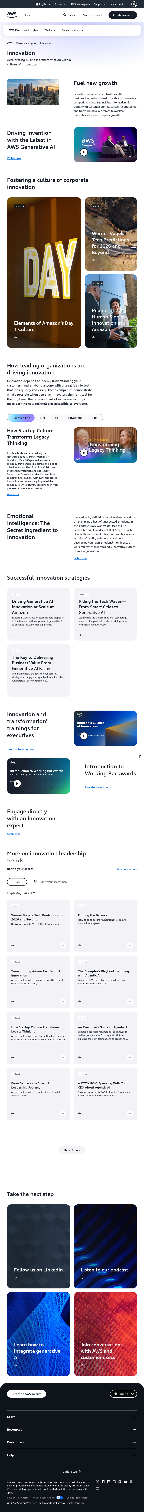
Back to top (70, 1471)
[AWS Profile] (134, 4)
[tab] (21, 418)
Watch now (14, 158)
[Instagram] (114, 1482)
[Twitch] (120, 1482)
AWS (9, 43)
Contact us (13, 833)
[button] (123, 15)
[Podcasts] (131, 1482)
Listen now (80, 558)
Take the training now (20, 749)
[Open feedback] (140, 756)
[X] (97, 1482)
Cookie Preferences (77, 1497)
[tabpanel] (72, 462)
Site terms (24, 1497)
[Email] (97, 1489)
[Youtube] (125, 1482)
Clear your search (126, 869)
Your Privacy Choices (44, 1497)
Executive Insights (26, 43)
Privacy (11, 1497)
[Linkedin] (108, 1482)
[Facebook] (103, 1482)
